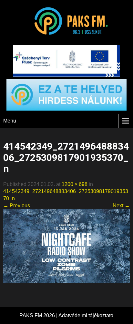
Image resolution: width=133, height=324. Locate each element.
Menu (9, 120)
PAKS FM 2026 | (38, 315)
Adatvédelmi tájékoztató (85, 315)
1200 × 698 (74, 184)
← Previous (16, 205)
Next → (121, 205)
